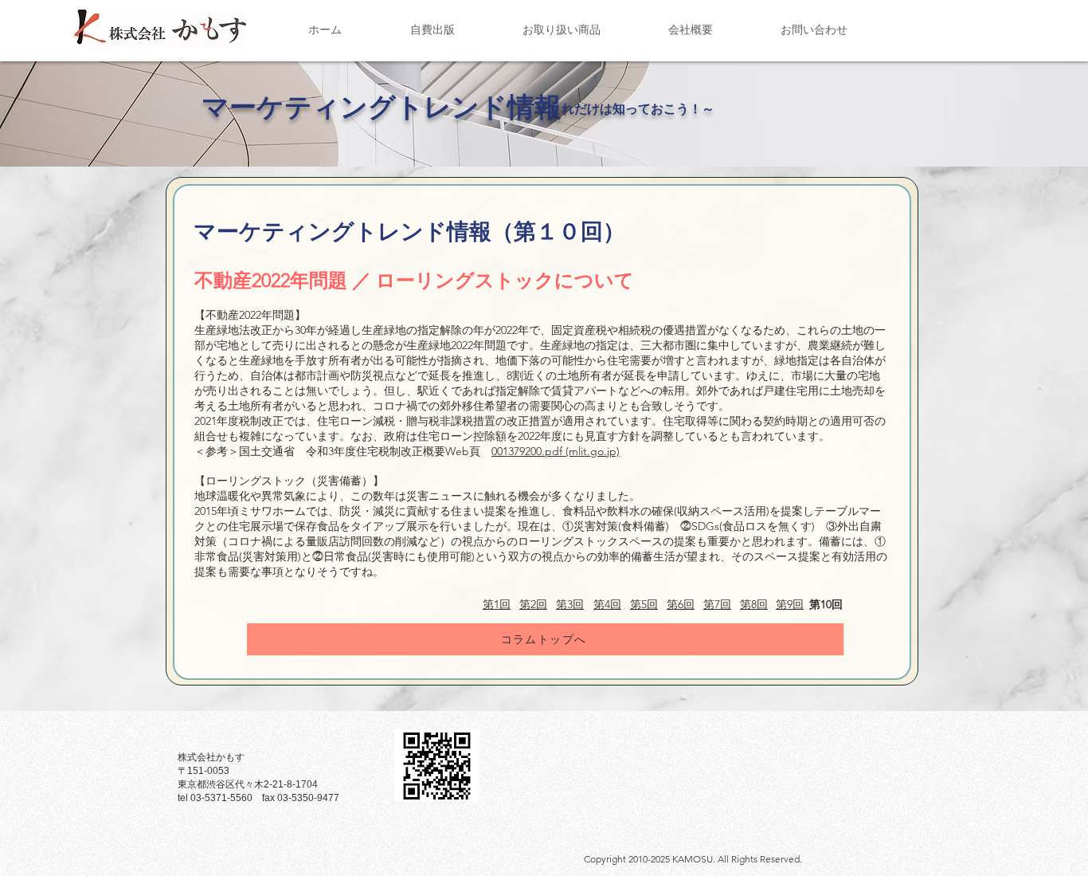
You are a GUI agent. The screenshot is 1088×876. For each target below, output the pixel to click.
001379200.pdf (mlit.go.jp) (555, 451)
